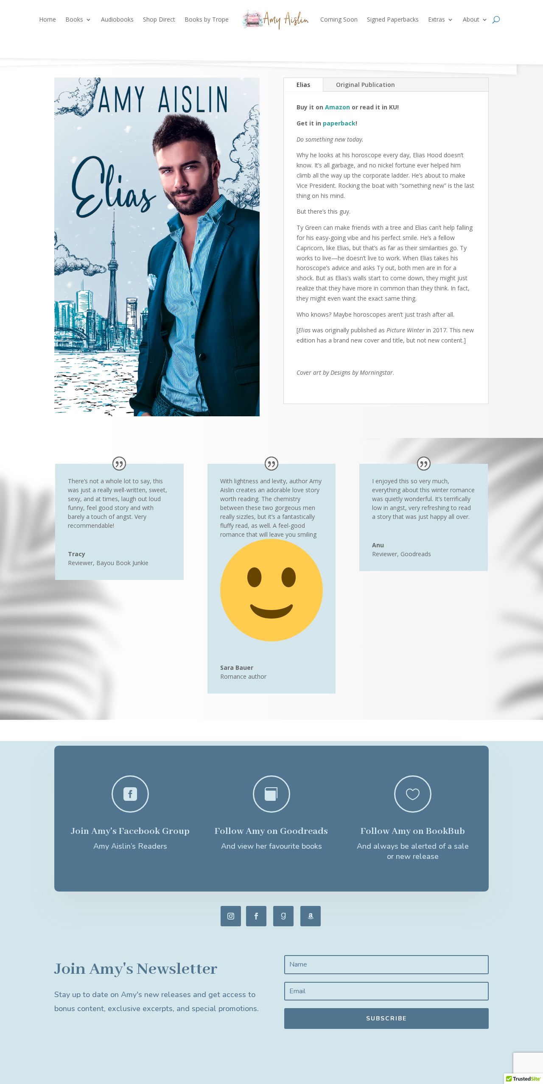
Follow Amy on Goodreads (271, 831)
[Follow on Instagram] (231, 916)
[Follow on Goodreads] (283, 916)
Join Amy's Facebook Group (130, 831)
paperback (339, 123)
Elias (303, 85)
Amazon (337, 107)
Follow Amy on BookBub (413, 831)
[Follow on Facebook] (256, 916)
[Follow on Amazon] (310, 916)
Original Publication (365, 85)
